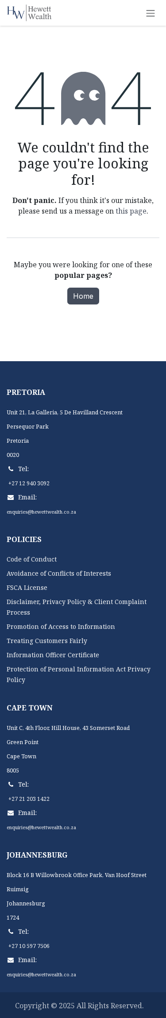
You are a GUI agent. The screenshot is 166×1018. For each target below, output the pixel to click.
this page (131, 211)
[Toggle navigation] (150, 13)
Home (83, 296)
